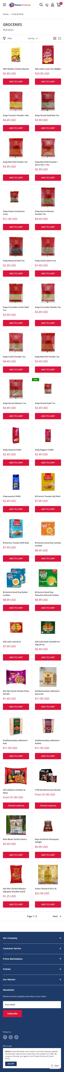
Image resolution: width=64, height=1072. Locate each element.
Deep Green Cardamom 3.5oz (14, 212)
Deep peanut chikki (12, 496)
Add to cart (16, 81)
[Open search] (41, 4)
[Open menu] (4, 5)
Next (55, 916)
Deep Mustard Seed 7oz (13, 260)
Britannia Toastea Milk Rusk (16, 543)
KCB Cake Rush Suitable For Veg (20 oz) (47, 643)
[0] (58, 5)
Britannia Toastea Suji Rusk (47, 496)
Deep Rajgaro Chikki (44, 450)
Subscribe (12, 1013)
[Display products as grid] (54, 38)
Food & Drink (17, 14)
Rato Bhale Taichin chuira (15, 839)
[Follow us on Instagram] (11, 1037)
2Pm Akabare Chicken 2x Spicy (14, 791)
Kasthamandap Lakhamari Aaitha (47, 741)
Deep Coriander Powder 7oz (48, 307)
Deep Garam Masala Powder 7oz (44, 212)
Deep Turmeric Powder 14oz (16, 115)
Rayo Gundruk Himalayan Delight (47, 840)
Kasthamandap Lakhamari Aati (15, 741)
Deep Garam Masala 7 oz (14, 403)
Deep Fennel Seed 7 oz (45, 403)
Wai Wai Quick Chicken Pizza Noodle (16, 692)
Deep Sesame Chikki (12, 450)
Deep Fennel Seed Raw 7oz (47, 115)
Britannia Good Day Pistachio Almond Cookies (47, 593)
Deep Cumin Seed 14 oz (45, 260)
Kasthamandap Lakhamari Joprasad (47, 692)
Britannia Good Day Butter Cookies (15, 593)
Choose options (16, 805)
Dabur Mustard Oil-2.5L (46, 888)
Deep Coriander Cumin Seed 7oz (16, 308)
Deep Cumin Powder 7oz (14, 356)
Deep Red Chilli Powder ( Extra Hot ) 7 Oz (46, 163)
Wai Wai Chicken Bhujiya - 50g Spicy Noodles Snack (15, 890)
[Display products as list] (59, 38)
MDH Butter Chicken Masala (16, 69)
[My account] (52, 4)
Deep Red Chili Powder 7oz (15, 162)
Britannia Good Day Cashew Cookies (48, 544)
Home (5, 14)
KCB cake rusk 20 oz (12, 641)
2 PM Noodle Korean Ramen (48, 790)
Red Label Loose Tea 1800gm (48, 69)
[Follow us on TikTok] (16, 1037)
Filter (10, 38)
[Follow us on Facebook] (5, 1037)
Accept (11, 1063)
